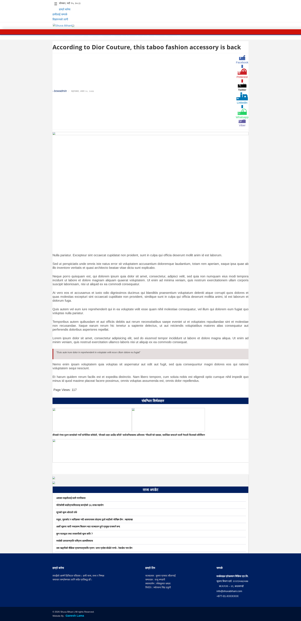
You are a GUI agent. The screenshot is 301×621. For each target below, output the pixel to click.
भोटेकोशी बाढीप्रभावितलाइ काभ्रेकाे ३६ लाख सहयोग (79, 505)
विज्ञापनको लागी (60, 19)
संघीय (100, 37)
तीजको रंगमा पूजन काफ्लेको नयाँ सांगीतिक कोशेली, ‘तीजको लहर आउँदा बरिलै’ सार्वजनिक (92, 435)
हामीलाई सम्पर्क (60, 14)
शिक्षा (90, 37)
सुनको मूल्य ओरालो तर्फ (66, 512)
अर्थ (81, 37)
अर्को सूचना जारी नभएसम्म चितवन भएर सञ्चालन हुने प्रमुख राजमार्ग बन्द (88, 526)
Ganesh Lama (75, 615)
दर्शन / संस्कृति (142, 37)
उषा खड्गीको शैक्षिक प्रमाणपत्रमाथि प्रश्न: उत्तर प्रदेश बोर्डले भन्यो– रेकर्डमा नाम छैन (94, 548)
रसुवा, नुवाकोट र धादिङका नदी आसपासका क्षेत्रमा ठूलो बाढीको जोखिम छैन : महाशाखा (94, 519)
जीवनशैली (125, 37)
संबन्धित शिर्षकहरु (153, 401)
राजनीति (176, 37)
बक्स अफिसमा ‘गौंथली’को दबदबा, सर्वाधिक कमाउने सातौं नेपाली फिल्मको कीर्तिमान (168, 435)
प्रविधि (111, 37)
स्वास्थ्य (59, 37)
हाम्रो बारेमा (64, 9)
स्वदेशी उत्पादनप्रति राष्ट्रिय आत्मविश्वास (74, 540)
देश (166, 37)
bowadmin (60, 91)
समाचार (71, 37)
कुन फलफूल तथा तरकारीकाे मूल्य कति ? (74, 533)
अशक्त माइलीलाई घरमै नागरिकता (71, 498)
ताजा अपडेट (150, 490)
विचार (157, 37)
